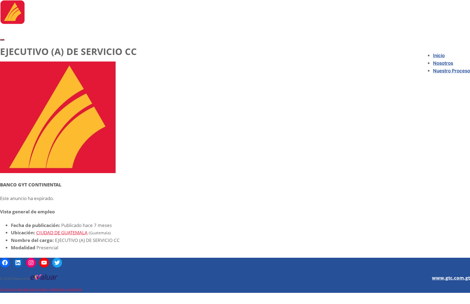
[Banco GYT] (12, 22)
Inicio (439, 55)
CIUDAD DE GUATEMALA (62, 232)
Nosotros (443, 63)
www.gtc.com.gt (451, 278)
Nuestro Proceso (451, 70)
